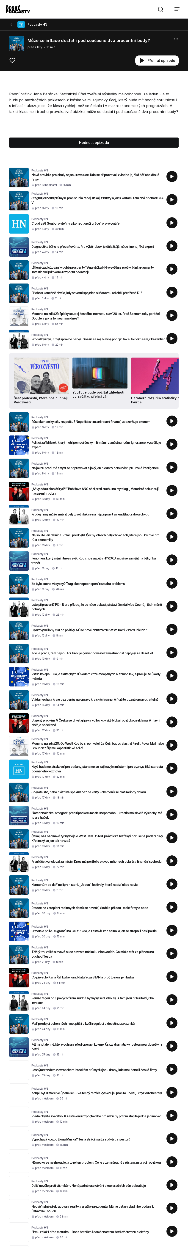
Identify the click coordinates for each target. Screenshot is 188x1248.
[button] (160, 9)
